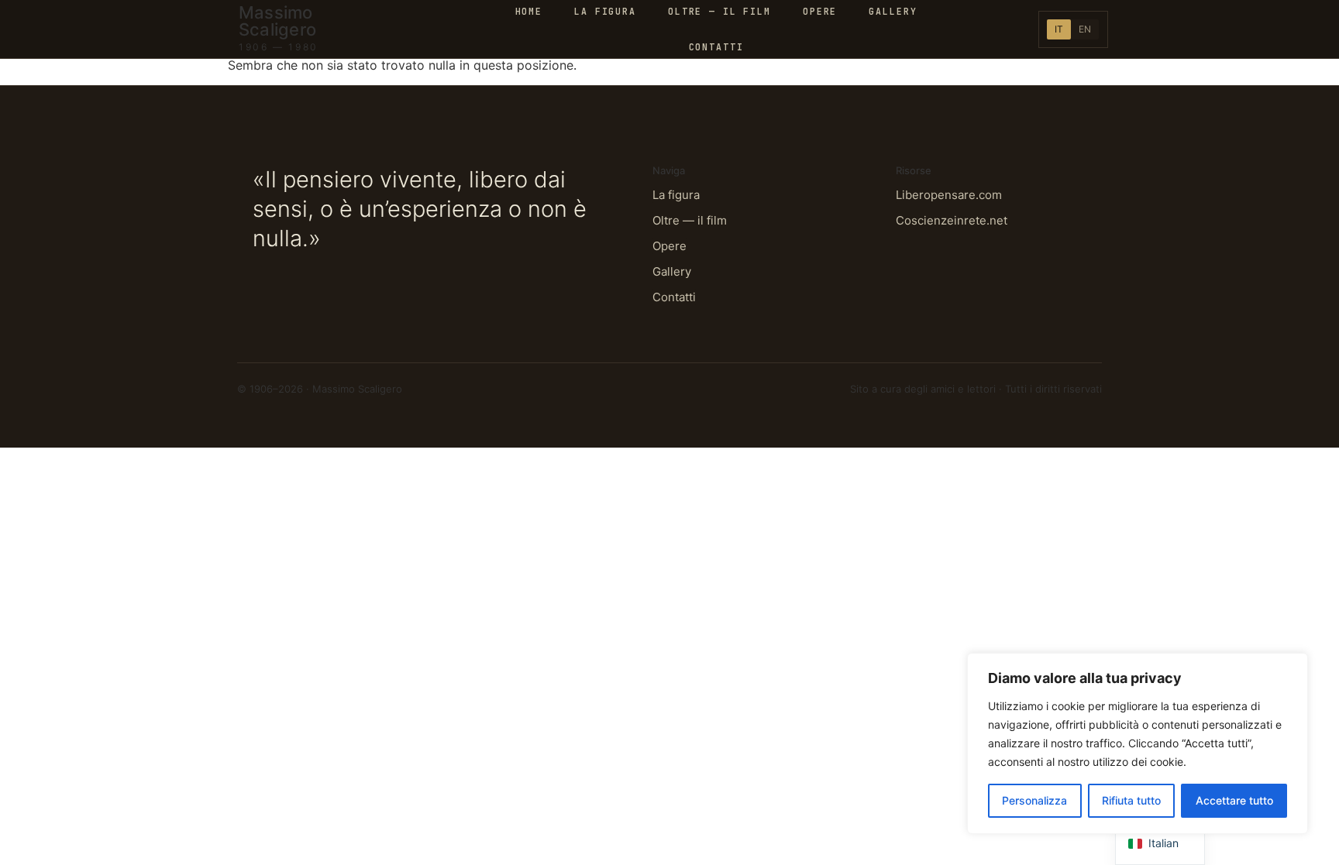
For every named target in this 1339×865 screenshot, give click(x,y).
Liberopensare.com (949, 194)
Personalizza (1034, 800)
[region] (1137, 743)
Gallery (671, 271)
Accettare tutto (1234, 800)
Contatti (716, 47)
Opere (669, 246)
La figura (676, 194)
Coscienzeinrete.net (951, 220)
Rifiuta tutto (1131, 800)
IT (1059, 29)
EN (1085, 29)
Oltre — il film (689, 220)
